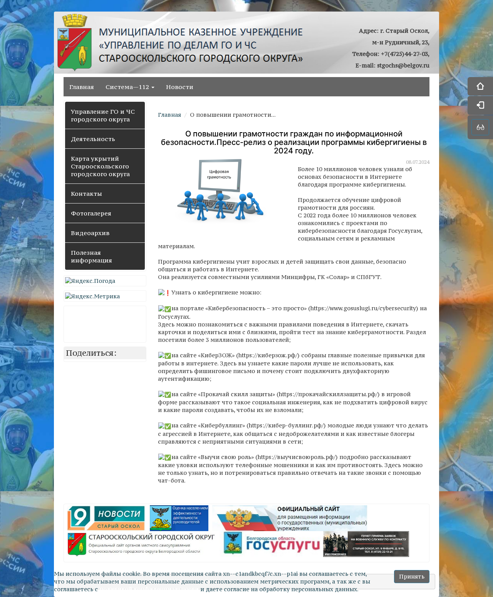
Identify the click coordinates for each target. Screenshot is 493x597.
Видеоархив (90, 233)
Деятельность (93, 139)
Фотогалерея (91, 213)
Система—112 (128, 87)
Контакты (86, 193)
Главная (81, 87)
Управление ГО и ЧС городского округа (103, 115)
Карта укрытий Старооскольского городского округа (100, 166)
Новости (179, 87)
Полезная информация (91, 256)
